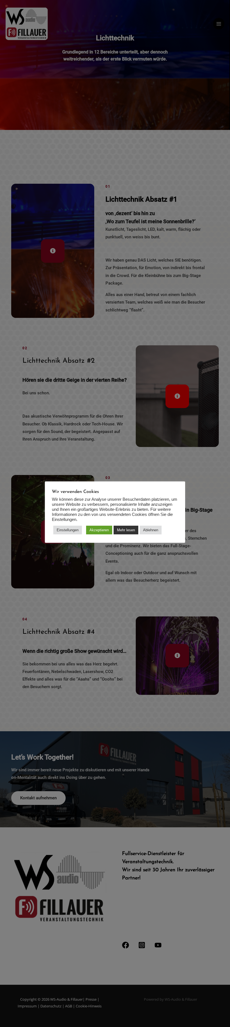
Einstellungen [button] (68, 530)
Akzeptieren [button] (99, 530)
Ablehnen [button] (150, 530)
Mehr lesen (126, 530)
